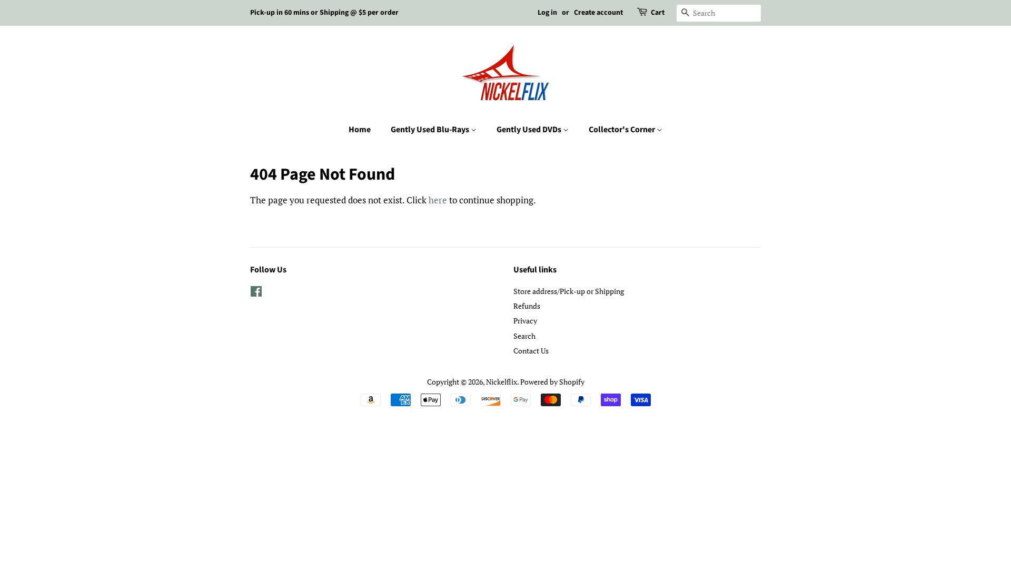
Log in (547, 12)
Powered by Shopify (552, 382)
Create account (598, 12)
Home (360, 129)
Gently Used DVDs (530, 129)
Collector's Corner (623, 129)
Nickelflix (501, 382)
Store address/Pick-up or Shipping (568, 291)
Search (524, 336)
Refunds (526, 306)
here (438, 200)
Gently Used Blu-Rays (431, 129)
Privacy (525, 321)
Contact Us (531, 351)
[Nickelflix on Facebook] (256, 293)
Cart (658, 12)
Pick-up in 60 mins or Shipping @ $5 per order (324, 12)
